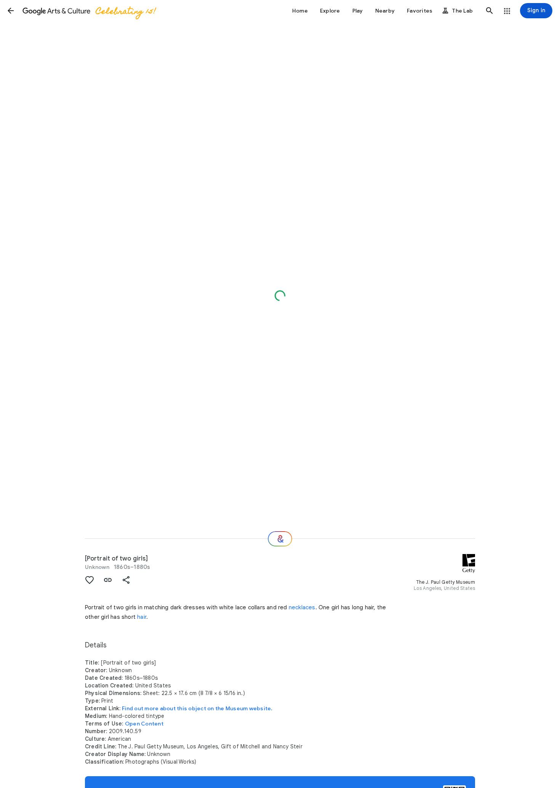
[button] (11, 11)
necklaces (302, 607)
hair (141, 616)
